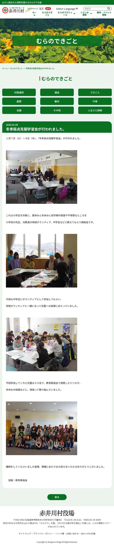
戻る (57, 497)
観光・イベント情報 (104, 13)
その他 (57, 110)
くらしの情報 (84, 13)
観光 (57, 101)
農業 (19, 101)
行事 (95, 101)
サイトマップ (25, 533)
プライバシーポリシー (43, 533)
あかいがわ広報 (88, 533)
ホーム (34, 13)
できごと (95, 92)
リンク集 (60, 533)
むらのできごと (47, 13)
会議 (19, 110)
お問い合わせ (72, 533)
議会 (57, 92)
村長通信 (19, 92)
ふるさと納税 (95, 110)
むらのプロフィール (65, 13)
